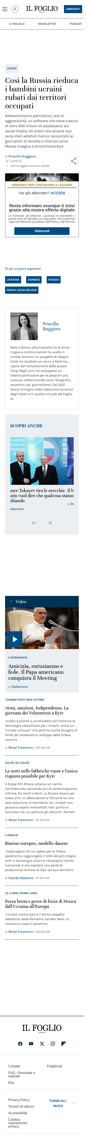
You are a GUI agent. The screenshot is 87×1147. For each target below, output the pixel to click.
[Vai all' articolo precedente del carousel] (34, 523)
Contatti (14, 1066)
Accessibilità (17, 1113)
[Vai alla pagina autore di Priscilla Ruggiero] (24, 326)
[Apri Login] (15, 9)
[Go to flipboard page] (63, 1044)
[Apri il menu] (5, 9)
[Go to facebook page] (20, 1044)
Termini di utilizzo (21, 1106)
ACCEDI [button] (57, 193)
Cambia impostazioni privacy (17, 1123)
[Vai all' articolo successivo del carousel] (49, 523)
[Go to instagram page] (53, 1044)
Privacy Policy (19, 1100)
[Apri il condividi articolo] (74, 161)
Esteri (12, 68)
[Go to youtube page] (31, 1044)
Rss (11, 1083)
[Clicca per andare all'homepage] (42, 1029)
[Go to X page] (42, 1044)
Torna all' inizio (58, 1103)
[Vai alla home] (42, 9)
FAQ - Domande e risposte (21, 1074)
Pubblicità (54, 1066)
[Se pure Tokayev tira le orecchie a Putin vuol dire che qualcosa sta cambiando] (42, 461)
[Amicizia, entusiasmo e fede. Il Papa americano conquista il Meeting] (42, 628)
